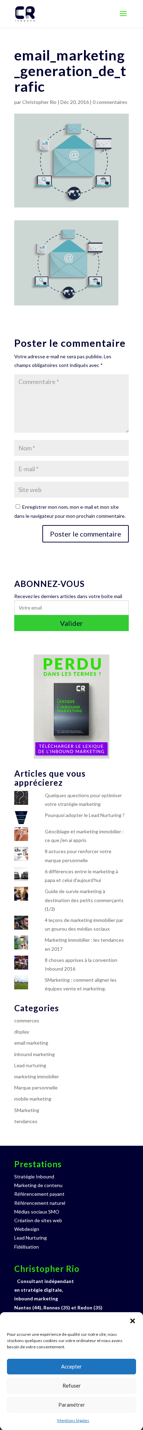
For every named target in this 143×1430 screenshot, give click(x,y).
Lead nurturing (30, 1065)
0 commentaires (110, 102)
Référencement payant (39, 1194)
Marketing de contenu (38, 1185)
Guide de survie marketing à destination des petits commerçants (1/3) (84, 900)
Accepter (71, 1366)
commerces (26, 1020)
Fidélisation (26, 1247)
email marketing (31, 1043)
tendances (25, 1121)
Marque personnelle (36, 1087)
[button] (132, 1320)
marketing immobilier (36, 1076)
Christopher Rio (39, 102)
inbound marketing (34, 1054)
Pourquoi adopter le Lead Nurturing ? (85, 815)
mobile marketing (32, 1099)
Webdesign (26, 1229)
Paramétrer (71, 1405)
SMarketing (26, 1110)
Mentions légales (73, 1420)
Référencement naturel (39, 1203)
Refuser (71, 1385)
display (21, 1032)
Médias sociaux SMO (36, 1212)
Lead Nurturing (30, 1238)
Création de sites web (38, 1220)
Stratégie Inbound (34, 1176)
